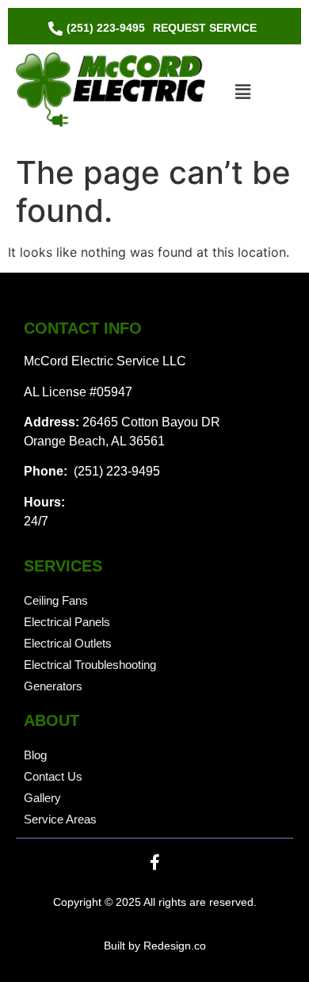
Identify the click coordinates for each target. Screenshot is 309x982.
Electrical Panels (67, 622)
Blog (35, 755)
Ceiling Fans (56, 600)
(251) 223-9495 (115, 471)
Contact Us (53, 776)
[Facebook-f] (154, 862)
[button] (242, 91)
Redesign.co (174, 945)
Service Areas (60, 819)
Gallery (42, 797)
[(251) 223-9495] (98, 28)
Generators (53, 686)
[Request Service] (205, 28)
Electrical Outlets (68, 643)
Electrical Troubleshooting (90, 664)
